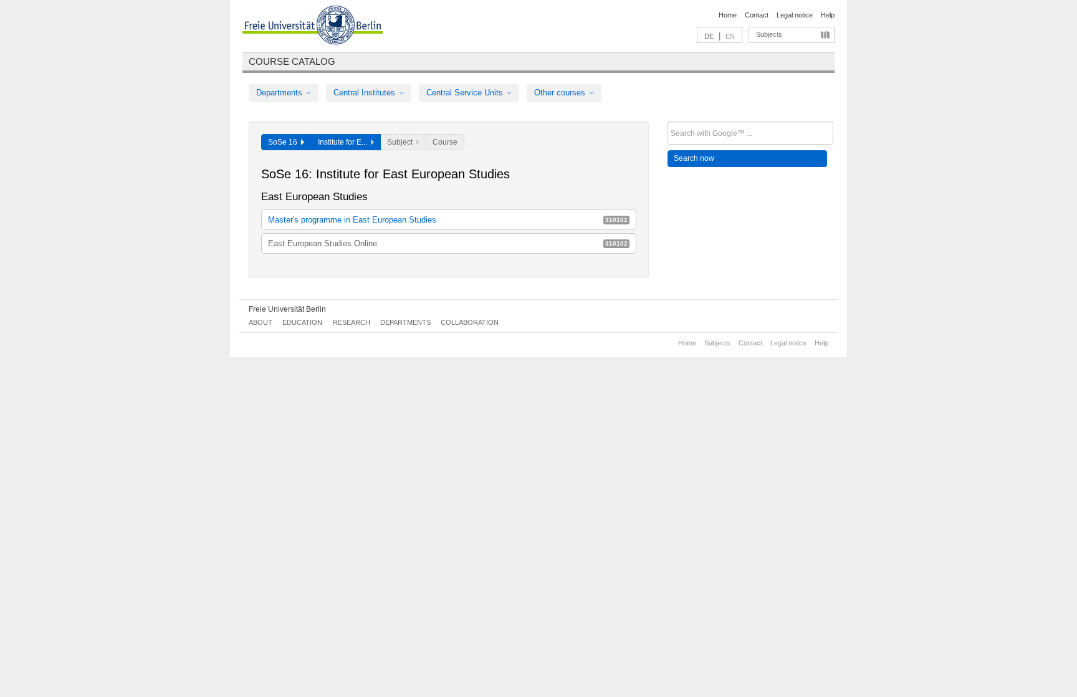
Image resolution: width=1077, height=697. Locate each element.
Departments (280, 92)
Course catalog (292, 61)
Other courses (561, 92)
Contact (756, 15)
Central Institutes (365, 92)
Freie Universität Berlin (287, 309)
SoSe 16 (284, 142)
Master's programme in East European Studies (448, 219)
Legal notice (795, 15)
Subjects (769, 34)
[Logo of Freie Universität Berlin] (312, 27)
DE (709, 36)
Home (728, 15)
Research (351, 322)
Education (302, 322)
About (260, 322)
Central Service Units (465, 92)
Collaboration (470, 322)
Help (828, 15)
